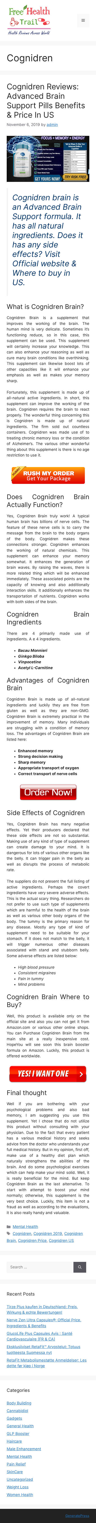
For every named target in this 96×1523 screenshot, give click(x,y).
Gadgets (14, 1418)
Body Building (19, 1403)
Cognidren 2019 (47, 1233)
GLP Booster (18, 1433)
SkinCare (15, 1472)
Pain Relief (16, 1464)
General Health (20, 1426)
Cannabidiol (17, 1410)
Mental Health (25, 1226)
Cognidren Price (32, 1240)
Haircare (14, 1441)
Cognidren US (61, 1240)
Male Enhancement (24, 1449)
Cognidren (22, 1233)
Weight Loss (18, 1487)
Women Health (20, 1494)
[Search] (79, 1267)
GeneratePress (77, 1516)
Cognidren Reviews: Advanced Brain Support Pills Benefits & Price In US (46, 100)
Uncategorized (20, 1479)
